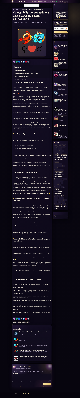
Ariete (55, 146)
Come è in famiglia (64, 155)
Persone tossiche (57, 195)
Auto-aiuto (59, 146)
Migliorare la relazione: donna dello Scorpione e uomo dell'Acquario (31, 350)
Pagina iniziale (15, 9)
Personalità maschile (57, 193)
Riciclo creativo (61, 197)
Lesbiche (55, 185)
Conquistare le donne (57, 165)
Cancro (55, 148)
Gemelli (55, 176)
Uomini (65, 206)
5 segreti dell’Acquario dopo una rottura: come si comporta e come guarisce (33, 356)
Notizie (60, 185)
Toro (61, 206)
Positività (56, 197)
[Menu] (67, 2)
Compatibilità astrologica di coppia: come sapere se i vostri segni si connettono (33, 331)
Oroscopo (24, 322)
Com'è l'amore (56, 155)
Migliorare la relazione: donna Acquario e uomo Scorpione (30, 338)
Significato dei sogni (57, 204)
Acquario (20, 9)
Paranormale (56, 189)
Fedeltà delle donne (57, 174)
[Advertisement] (31, 5)
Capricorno (60, 148)
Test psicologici (56, 206)
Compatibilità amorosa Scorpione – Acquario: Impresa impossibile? (27, 75)
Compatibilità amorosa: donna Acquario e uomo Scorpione (30, 344)
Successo (63, 204)
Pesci (62, 195)
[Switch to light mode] (65, 2)
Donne (64, 165)
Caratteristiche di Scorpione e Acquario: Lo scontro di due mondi (27, 73)
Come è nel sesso (57, 157)
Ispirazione (64, 178)
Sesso (63, 202)
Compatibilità (56, 161)
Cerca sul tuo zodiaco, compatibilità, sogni (61, 216)
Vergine (55, 208)
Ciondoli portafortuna (58, 153)
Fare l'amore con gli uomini (58, 170)
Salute (55, 202)
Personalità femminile (58, 191)
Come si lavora (64, 157)
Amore (28, 322)
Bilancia (64, 146)
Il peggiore (60, 176)
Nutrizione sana (57, 187)
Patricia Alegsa (18, 26)
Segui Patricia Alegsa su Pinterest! (19, 79)
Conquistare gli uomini (58, 163)
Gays (63, 174)
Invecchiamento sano (57, 178)
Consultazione (15, 373)
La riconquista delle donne (58, 180)
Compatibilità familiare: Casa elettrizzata (22, 76)
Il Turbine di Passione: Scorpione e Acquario (23, 69)
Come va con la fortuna (58, 159)
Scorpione (19, 322)
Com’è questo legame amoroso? (20, 70)
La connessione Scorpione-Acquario (21, 72)
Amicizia (60, 144)
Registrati (60, 32)
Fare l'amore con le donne (58, 172)
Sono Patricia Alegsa (59, 4)
